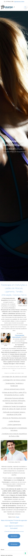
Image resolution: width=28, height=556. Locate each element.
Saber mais (19, 278)
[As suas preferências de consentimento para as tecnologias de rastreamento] (25, 553)
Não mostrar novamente (10, 281)
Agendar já (8, 278)
